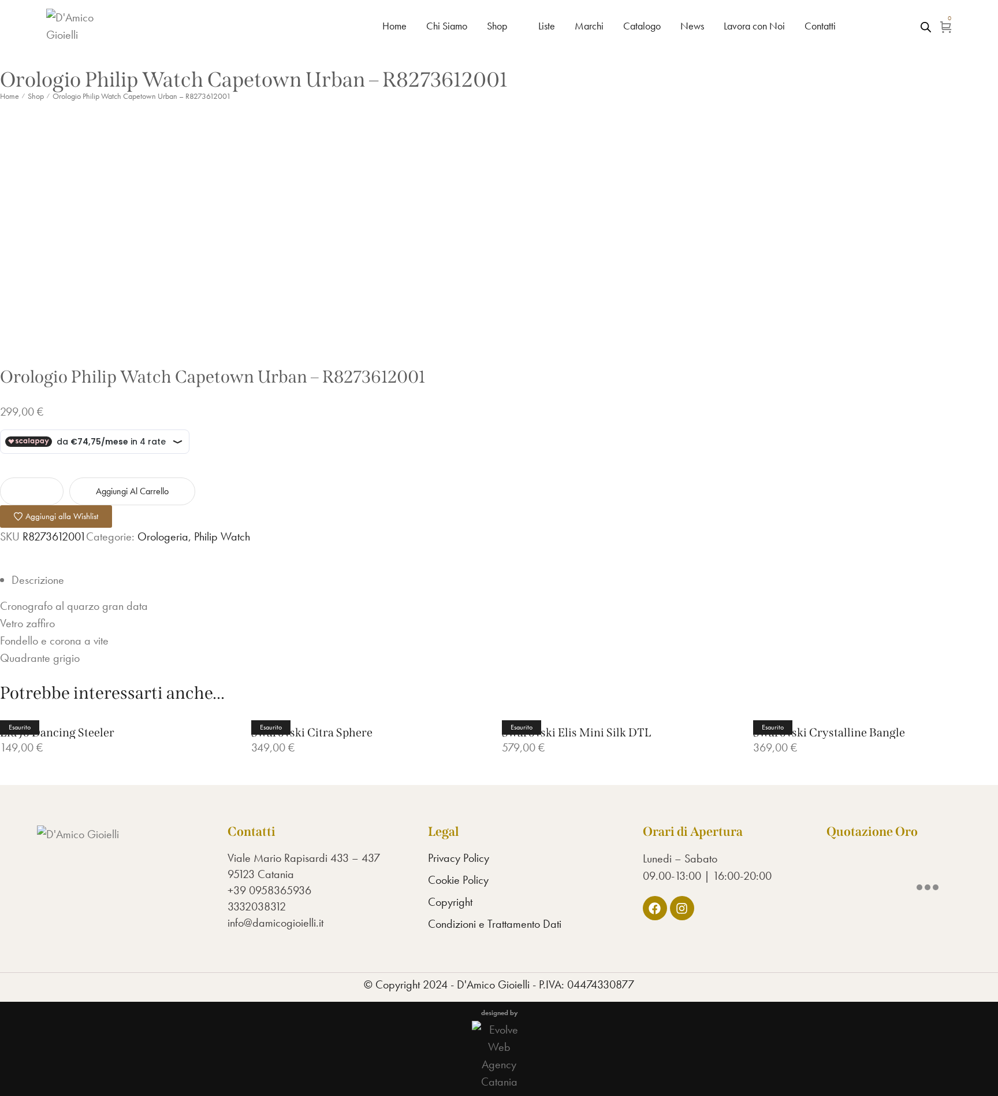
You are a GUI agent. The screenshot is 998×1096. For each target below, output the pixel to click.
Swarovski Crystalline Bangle (829, 732)
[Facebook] (655, 908)
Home (9, 96)
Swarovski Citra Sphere (312, 732)
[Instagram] (682, 908)
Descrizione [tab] (38, 579)
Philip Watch (222, 536)
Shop (36, 96)
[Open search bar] (926, 26)
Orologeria (162, 536)
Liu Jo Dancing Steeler (57, 732)
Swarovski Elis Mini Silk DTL (576, 732)
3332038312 (257, 906)
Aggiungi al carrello (132, 491)
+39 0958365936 (269, 890)
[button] (56, 516)
